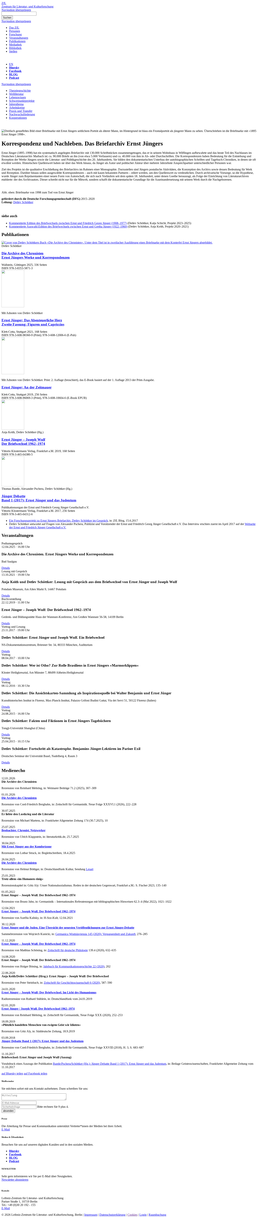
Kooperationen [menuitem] (18, 117)
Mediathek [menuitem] (15, 44)
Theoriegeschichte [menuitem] (20, 90)
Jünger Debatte (39, 498)
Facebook (15, 71)
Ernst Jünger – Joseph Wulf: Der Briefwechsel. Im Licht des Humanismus (49, 992)
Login (143, 1214)
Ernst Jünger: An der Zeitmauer (27, 387)
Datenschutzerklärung (112, 1214)
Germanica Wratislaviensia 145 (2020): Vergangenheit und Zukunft (95, 934)
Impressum (90, 1214)
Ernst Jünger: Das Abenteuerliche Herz (33, 322)
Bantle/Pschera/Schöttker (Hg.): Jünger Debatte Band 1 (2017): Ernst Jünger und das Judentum (109, 1063)
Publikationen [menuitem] (17, 41)
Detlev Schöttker (23, 202)
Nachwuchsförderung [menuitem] (22, 114)
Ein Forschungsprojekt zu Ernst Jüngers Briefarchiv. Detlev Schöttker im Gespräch (58, 520)
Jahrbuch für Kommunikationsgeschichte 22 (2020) (73, 966)
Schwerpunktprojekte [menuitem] (22, 100)
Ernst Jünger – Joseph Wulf (23, 442)
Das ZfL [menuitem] (14, 27)
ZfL (4, 3)
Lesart (89, 869)
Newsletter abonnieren (15, 1179)
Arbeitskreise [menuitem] (17, 107)
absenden (8, 1110)
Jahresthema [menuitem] (16, 104)
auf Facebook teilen (35, 1073)
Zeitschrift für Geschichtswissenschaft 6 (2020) (72, 982)
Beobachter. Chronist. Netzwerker (24, 830)
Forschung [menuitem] (15, 34)
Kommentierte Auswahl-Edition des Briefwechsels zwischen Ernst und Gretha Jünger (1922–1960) (68, 226)
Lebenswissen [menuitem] (17, 97)
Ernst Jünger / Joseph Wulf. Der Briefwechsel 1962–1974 (38, 1008)
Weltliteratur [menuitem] (16, 94)
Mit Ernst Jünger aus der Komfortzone (27, 846)
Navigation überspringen (16, 9)
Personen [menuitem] (14, 31)
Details (6, 568)
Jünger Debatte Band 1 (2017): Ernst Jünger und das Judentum (42, 1041)
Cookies (132, 1214)
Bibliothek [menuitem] (15, 48)
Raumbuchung (157, 1214)
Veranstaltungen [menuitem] (18, 37)
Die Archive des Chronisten (36, 255)
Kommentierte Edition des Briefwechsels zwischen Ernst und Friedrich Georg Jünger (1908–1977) (68, 223)
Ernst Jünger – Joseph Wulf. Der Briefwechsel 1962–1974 (38, 911)
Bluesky (14, 67)
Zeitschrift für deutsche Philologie (68, 950)
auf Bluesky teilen (12, 1073)
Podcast (14, 77)
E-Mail (6, 1129)
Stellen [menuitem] (13, 51)
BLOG (13, 74)
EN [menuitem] (11, 64)
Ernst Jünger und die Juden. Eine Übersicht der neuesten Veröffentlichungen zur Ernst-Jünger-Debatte (68, 927)
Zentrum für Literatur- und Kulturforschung (27, 6)
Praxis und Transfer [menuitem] (20, 111)
